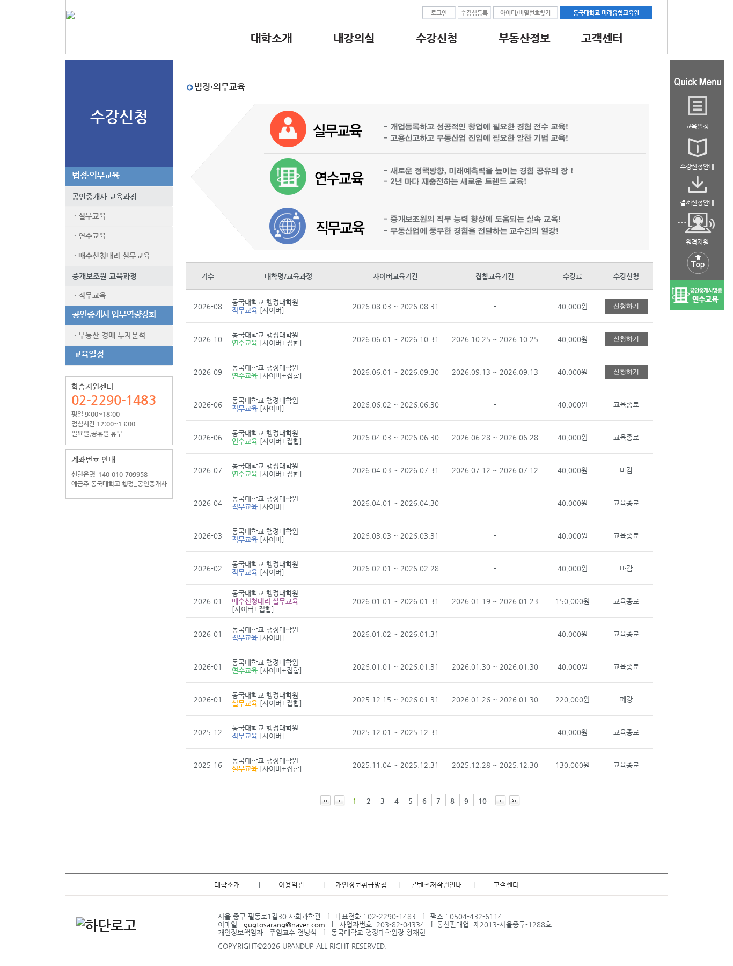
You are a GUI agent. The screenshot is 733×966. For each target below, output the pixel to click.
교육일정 (86, 354)
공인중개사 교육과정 (101, 196)
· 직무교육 (88, 295)
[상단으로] (697, 275)
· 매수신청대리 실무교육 (110, 255)
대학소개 (227, 885)
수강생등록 (474, 13)
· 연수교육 (88, 235)
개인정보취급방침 (361, 885)
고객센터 (506, 885)
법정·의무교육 (94, 175)
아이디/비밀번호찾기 (525, 13)
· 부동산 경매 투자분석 (107, 335)
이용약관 (291, 885)
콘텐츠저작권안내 (436, 885)
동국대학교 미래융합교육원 (606, 13)
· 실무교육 (88, 216)
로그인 (439, 13)
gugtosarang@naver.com (284, 924)
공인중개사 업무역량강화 (112, 314)
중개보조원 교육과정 (101, 276)
